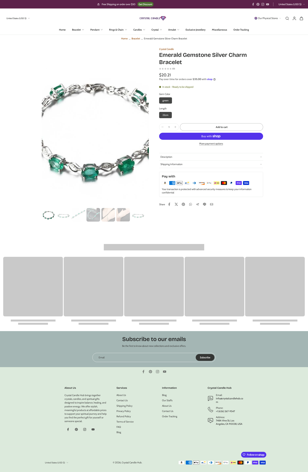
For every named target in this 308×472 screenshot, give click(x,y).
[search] (287, 18)
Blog (118, 432)
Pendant (94, 29)
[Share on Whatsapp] (190, 204)
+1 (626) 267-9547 (225, 411)
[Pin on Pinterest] (183, 204)
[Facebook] (253, 4)
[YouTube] (267, 4)
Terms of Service (125, 421)
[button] (221, 127)
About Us (121, 395)
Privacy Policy (123, 411)
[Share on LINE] (204, 204)
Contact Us (122, 400)
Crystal (155, 29)
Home (62, 29)
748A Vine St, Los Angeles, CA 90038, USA (229, 422)
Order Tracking (241, 29)
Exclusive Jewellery (195, 29)
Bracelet (76, 29)
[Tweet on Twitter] (176, 204)
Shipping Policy (124, 405)
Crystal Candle (166, 49)
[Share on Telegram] (197, 204)
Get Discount (145, 4)
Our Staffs (167, 400)
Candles (137, 29)
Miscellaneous (219, 29)
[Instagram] (262, 4)
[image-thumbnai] (48, 215)
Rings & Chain (116, 29)
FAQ (118, 427)
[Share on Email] (211, 204)
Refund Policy (123, 416)
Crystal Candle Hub (132, 462)
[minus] (162, 127)
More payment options (211, 143)
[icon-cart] (301, 18)
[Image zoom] (95, 126)
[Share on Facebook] (169, 204)
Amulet (172, 29)
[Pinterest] (258, 4)
